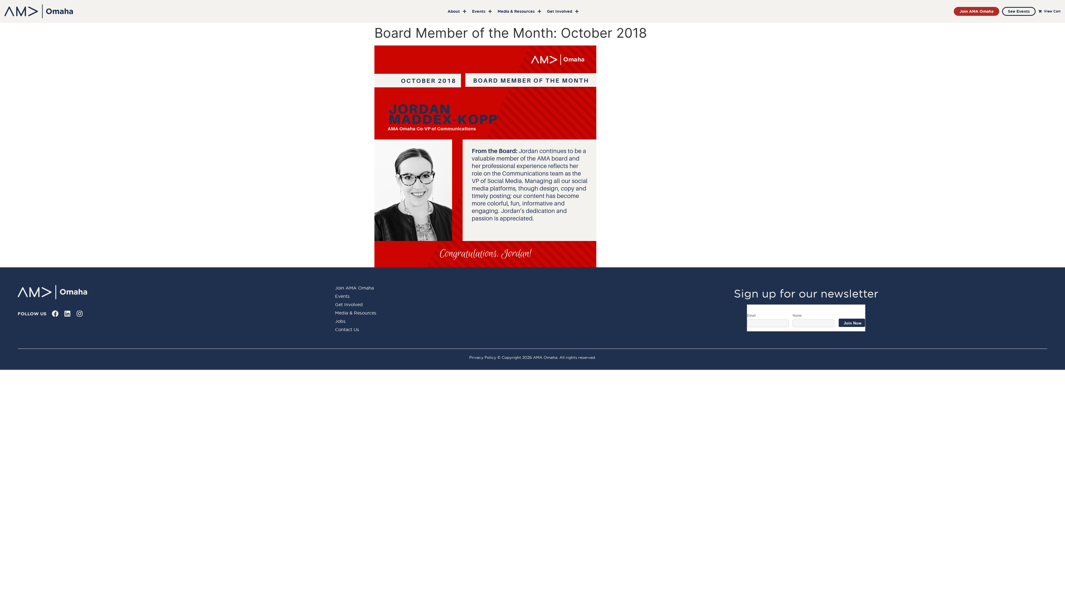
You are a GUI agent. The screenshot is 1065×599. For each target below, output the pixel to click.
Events (478, 11)
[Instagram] (79, 313)
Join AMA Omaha (354, 288)
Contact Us (347, 329)
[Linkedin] (67, 313)
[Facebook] (55, 313)
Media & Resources (516, 11)
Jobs (340, 321)
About (454, 11)
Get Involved (559, 11)
